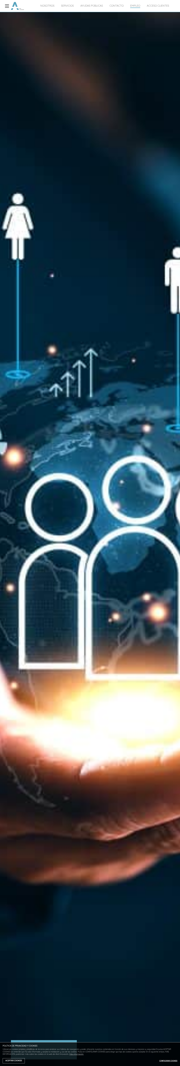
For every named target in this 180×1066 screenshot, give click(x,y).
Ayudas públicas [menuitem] (91, 6)
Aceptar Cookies (13, 1061)
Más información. (76, 1054)
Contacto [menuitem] (117, 6)
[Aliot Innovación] (17, 9)
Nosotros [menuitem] (47, 6)
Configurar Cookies (168, 1061)
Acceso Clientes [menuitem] (158, 6)
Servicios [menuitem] (67, 6)
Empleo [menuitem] (135, 6)
